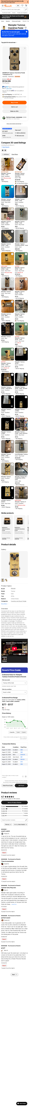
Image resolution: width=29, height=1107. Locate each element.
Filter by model (6, 680)
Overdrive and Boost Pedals (18, 601)
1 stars (3, 815)
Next (13, 974)
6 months (12, 732)
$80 (22, 750)
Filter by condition (7, 689)
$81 (22, 757)
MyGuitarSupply (11, 117)
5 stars (3, 806)
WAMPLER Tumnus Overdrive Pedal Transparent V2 (13, 73)
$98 (22, 764)
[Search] (26, 9)
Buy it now (14, 102)
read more (14, 904)
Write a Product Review (14, 802)
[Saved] (22, 5)
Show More (4, 603)
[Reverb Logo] (8, 6)
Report (4, 852)
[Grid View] (2, 150)
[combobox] (13, 683)
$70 (22, 762)
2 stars (3, 813)
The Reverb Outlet (6, 12)
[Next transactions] (26, 776)
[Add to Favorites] (25, 27)
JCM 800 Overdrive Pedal (20, 529)
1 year (18, 732)
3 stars (3, 811)
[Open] (25, 682)
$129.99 (23, 754)
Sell (18, 5)
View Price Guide (8, 785)
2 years (24, 732)
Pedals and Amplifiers (22, 12)
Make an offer (14, 111)
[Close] (26, 31)
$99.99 (22, 759)
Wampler (13, 588)
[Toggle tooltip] (16, 42)
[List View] (5, 150)
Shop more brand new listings (14, 123)
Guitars (14, 12)
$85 (22, 752)
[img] (19, 117)
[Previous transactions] (23, 776)
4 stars (3, 808)
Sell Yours (21, 785)
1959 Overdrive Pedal (6, 529)
